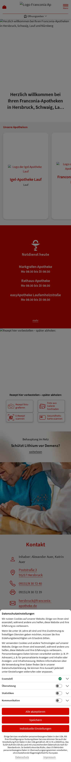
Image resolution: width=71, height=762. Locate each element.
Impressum (49, 757)
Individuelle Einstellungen (35, 728)
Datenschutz (22, 757)
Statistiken (8, 693)
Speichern (35, 720)
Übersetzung (9, 685)
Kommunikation (11, 700)
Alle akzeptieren (35, 711)
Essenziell (7, 678)
